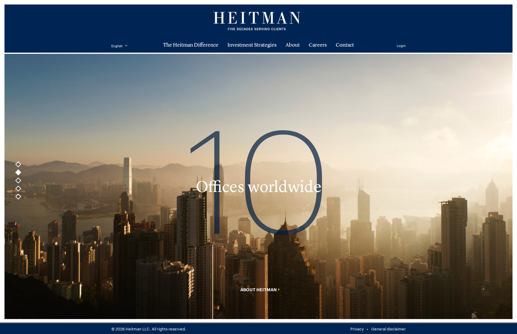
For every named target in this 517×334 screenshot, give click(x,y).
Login (401, 45)
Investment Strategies (251, 45)
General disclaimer (388, 328)
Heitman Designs (258, 21)
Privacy (357, 328)
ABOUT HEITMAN (258, 289)
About (292, 45)
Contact (345, 45)
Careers (318, 45)
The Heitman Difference (190, 45)
